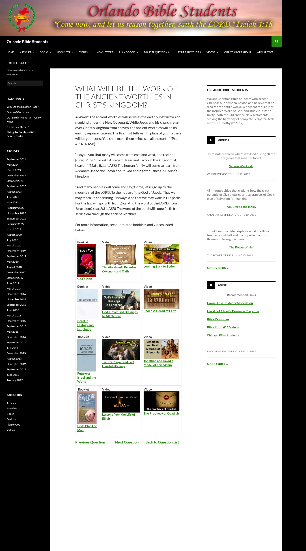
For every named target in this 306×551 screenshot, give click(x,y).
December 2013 (16, 353)
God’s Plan (84, 279)
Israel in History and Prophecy (85, 325)
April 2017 (13, 283)
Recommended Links (221, 351)
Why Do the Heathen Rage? (23, 106)
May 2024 (13, 164)
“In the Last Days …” (18, 127)
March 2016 (14, 315)
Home (10, 52)
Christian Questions (237, 52)
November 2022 (16, 213)
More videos (218, 268)
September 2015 (16, 326)
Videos (211, 52)
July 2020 (12, 240)
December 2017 (16, 272)
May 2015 (13, 331)
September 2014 (16, 342)
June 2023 (13, 197)
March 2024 (14, 170)
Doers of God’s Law (18, 112)
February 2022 (15, 224)
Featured (12, 419)
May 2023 (13, 202)
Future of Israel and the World (86, 377)
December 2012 (16, 364)
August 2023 (14, 191)
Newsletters (105, 52)
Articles (25, 52)
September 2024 (16, 159)
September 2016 (16, 304)
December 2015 (16, 321)
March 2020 (14, 245)
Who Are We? (265, 52)
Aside (222, 285)
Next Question (127, 442)
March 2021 (14, 229)
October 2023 (15, 180)
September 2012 (16, 369)
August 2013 (14, 358)
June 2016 (13, 310)
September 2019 (16, 256)
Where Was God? (219, 174)
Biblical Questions (156, 52)
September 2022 (16, 218)
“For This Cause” (17, 62)
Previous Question (90, 442)
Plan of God (127, 52)
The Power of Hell (241, 247)
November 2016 (16, 299)
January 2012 (15, 380)
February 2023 (15, 207)
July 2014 (12, 347)
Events (83, 52)
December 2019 (16, 250)
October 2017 (15, 277)
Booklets (63, 52)
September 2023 (16, 186)
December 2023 (16, 175)
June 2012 (13, 374)
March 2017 (14, 288)
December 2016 (16, 294)
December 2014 (16, 337)
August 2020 (14, 234)
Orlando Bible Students (27, 41)
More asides (217, 364)
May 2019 (13, 261)
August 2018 (14, 267)
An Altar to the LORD (222, 214)
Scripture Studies (189, 52)
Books (44, 52)
